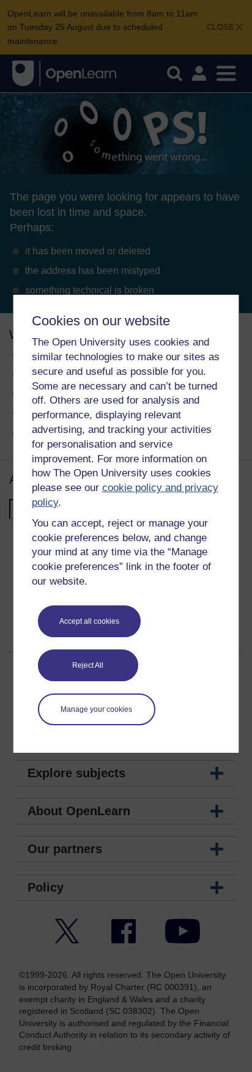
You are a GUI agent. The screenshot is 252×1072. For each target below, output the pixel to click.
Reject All (87, 665)
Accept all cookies (89, 621)
